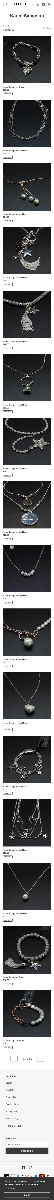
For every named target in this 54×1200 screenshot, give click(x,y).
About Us (10, 1090)
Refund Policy (12, 1118)
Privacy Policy (12, 1111)
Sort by (6, 25)
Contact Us (11, 1097)
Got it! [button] (27, 1195)
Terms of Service (13, 1126)
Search (9, 1083)
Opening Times (12, 1104)
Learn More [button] (10, 1188)
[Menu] (49, 4)
